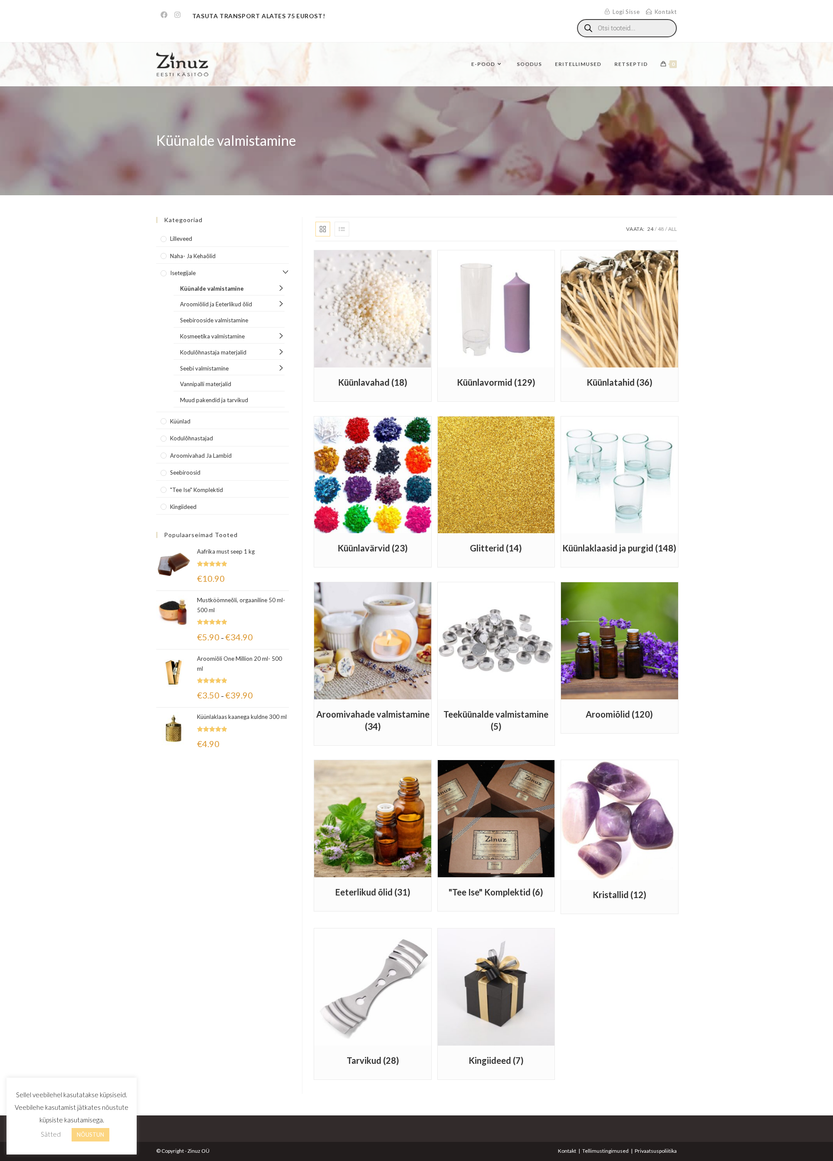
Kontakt (567, 1151)
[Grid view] (322, 229)
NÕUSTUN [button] (90, 1134)
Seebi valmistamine (204, 368)
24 (650, 229)
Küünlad (180, 421)
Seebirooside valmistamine (214, 320)
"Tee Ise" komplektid (196, 489)
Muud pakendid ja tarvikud (214, 400)
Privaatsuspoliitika (656, 1151)
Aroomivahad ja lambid (201, 455)
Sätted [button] (51, 1134)
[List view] (342, 229)
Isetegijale (183, 272)
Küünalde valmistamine (212, 288)
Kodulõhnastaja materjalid (213, 352)
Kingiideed (183, 506)
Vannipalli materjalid (205, 383)
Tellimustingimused (605, 1151)
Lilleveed (181, 238)
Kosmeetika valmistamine (212, 336)
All (672, 229)
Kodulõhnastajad (191, 438)
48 (661, 229)
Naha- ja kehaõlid (193, 256)
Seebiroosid (185, 472)
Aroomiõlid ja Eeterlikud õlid (216, 304)
